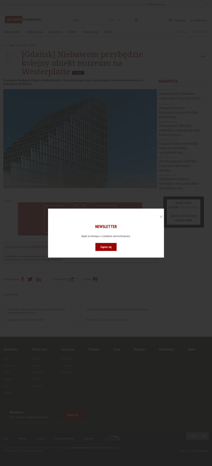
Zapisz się (106, 247)
